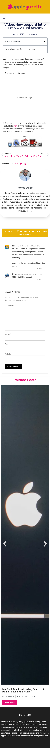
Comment (9, 305)
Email (8, 344)
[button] (4, 18)
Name (8, 334)
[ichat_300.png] (25, 147)
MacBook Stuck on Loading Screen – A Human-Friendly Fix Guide (23, 690)
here (16, 126)
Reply (41, 268)
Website (8, 354)
